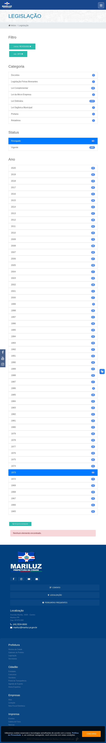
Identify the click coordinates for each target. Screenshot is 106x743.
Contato (55, 588)
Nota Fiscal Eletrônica (16, 706)
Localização (55, 595)
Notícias (11, 725)
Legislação (12, 656)
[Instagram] (2, 364)
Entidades (12, 671)
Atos (10, 700)
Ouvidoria (12, 678)
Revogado (22, 46)
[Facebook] (2, 352)
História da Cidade (15, 649)
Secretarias (12, 659)
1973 (17, 54)
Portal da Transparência (17, 681)
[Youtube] (2, 358)
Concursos (12, 674)
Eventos (11, 719)
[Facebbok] (13, 579)
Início (13, 25)
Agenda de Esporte (15, 684)
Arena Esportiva (14, 687)
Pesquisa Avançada (21, 524)
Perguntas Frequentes (55, 603)
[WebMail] (36, 579)
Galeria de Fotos (14, 722)
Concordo (91, 734)
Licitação (11, 703)
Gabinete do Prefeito (16, 652)
